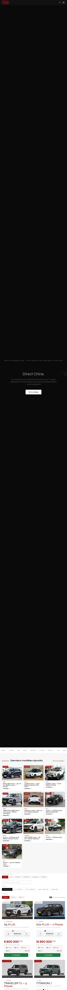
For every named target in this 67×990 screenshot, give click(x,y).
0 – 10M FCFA (18, 889)
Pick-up (18, 877)
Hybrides (26, 877)
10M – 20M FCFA (30, 889)
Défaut (6, 897)
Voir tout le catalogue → (59, 761)
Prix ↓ (21, 897)
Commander (17, 955)
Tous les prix (7, 889)
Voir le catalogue (33, 392)
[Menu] (63, 2)
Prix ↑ (14, 897)
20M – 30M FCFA (43, 889)
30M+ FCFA (55, 889)
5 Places (35, 877)
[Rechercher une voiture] (60, 2)
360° (30, 915)
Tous (5, 877)
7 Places (43, 877)
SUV (11, 877)
